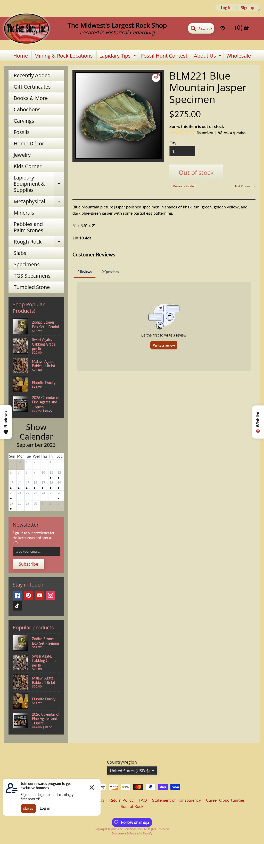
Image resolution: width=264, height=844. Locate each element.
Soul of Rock (132, 806)
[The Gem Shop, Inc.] (26, 43)
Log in (226, 7)
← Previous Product (182, 186)
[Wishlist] (223, 28)
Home (20, 55)
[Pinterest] (28, 595)
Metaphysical (39, 202)
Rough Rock (39, 242)
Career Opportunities (225, 800)
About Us (208, 56)
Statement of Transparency (176, 800)
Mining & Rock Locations (63, 55)
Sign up (247, 7)
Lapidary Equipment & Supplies (39, 183)
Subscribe (28, 564)
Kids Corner (28, 166)
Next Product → (244, 186)
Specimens (27, 264)
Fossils (22, 132)
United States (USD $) (130, 770)
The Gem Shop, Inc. (130, 829)
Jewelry (22, 154)
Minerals (24, 212)
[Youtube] (39, 595)
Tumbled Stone (32, 287)
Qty (172, 142)
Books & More (31, 98)
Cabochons (27, 109)
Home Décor (29, 143)
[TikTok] (17, 606)
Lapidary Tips (118, 56)
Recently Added (32, 75)
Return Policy (121, 800)
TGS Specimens (32, 275)
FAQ (143, 800)
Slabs (20, 252)
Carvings (24, 120)
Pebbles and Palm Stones (28, 227)
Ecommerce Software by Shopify (132, 833)
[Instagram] (50, 595)
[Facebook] (17, 595)
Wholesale (238, 55)
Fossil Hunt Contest (164, 55)
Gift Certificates (32, 86)
